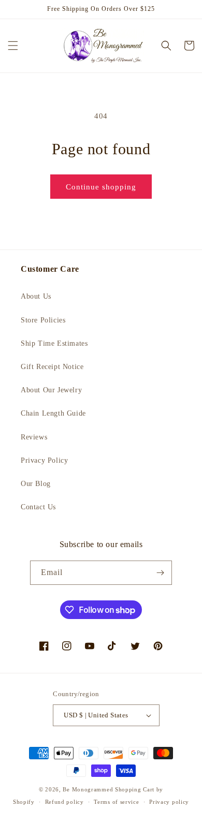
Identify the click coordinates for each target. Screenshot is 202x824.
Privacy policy (169, 802)
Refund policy (64, 802)
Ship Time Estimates (54, 343)
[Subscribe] (160, 573)
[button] (13, 45)
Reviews (34, 437)
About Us (36, 296)
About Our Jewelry (51, 390)
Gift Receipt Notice (52, 367)
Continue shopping (101, 187)
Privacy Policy (44, 460)
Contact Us (38, 507)
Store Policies (43, 320)
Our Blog (36, 484)
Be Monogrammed (88, 789)
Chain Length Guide (53, 413)
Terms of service (116, 802)
